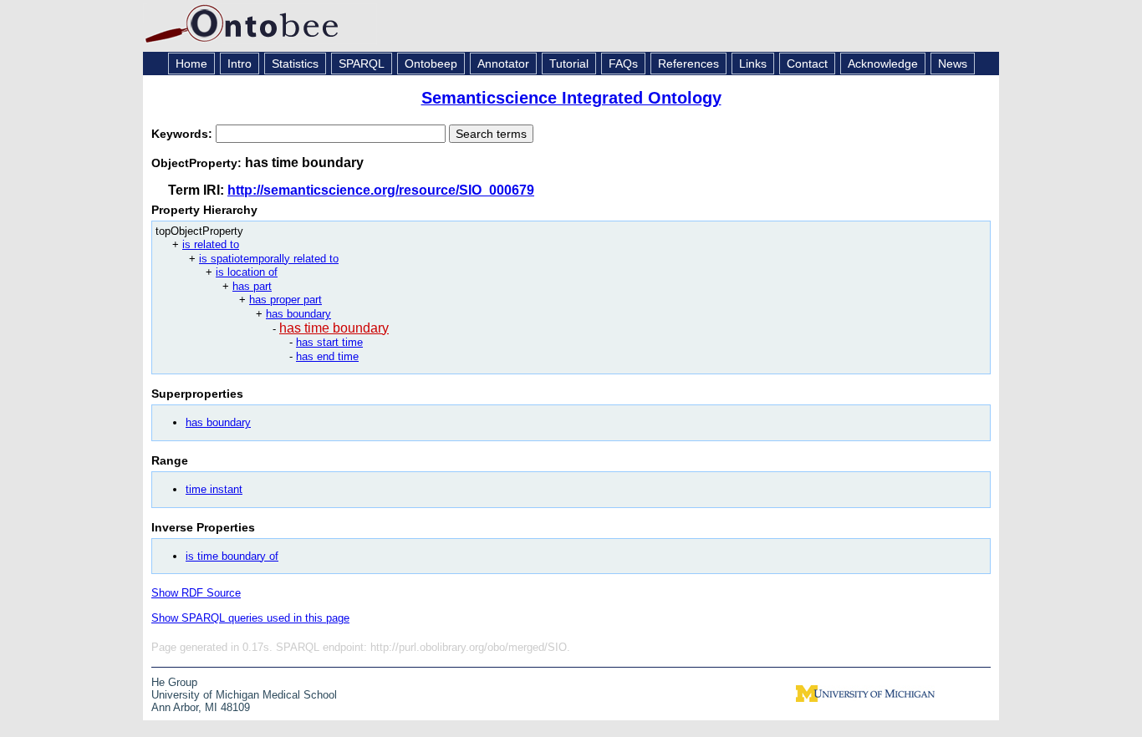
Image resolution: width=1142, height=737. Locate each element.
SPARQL (362, 63)
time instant (214, 489)
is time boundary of (232, 556)
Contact (807, 63)
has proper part (285, 299)
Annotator (503, 63)
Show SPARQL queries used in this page (250, 618)
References (688, 63)
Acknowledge (883, 63)
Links (753, 63)
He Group (174, 682)
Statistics (295, 63)
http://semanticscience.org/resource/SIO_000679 (380, 190)
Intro (239, 63)
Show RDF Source (196, 593)
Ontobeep (431, 63)
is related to (210, 244)
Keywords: (183, 133)
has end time (327, 356)
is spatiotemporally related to (269, 258)
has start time (329, 342)
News (952, 63)
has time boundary (334, 328)
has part (252, 286)
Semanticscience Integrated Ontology (571, 98)
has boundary (298, 314)
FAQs (623, 63)
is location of (247, 272)
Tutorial (569, 63)
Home (191, 63)
